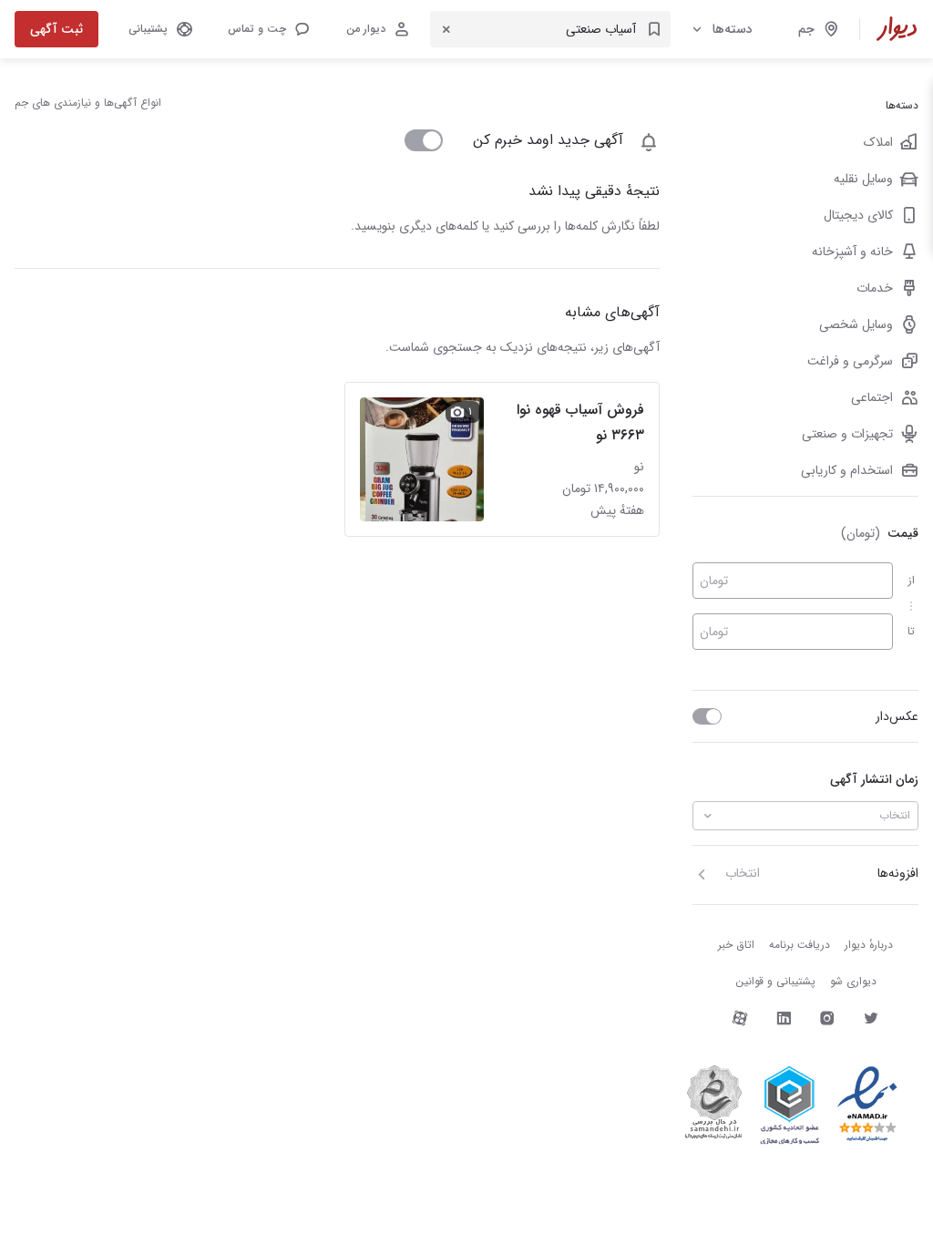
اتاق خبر (736, 944)
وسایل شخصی (856, 324)
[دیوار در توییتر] (871, 1018)
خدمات (874, 288)
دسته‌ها (733, 29)
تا (911, 631)
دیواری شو (853, 981)
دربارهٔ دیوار (869, 944)
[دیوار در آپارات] (740, 1018)
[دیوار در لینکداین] (783, 1018)
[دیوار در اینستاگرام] (827, 1018)
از (911, 580)
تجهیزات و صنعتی (847, 434)
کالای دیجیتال (858, 215)
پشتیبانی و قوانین (775, 981)
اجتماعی (872, 397)
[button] (267, 29)
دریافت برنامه (799, 944)
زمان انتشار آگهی (874, 779)
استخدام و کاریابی (847, 470)
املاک (878, 142)
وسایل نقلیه (863, 179)
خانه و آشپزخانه (852, 252)
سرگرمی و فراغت (850, 361)
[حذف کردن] (446, 29)
